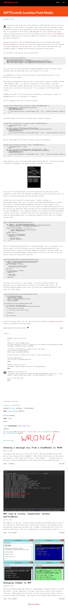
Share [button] (61, 328)
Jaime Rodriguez (34, 31)
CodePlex (9, 328)
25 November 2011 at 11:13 (21, 371)
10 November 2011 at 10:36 (20, 338)
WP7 (13, 328)
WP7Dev (24, 328)
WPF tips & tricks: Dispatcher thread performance (26, 515)
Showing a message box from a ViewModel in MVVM (32, 447)
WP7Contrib (60, 33)
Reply (8, 361)
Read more (62, 463)
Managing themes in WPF (17, 582)
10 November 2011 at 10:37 (20, 364)
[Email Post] (28, 328)
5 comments (11, 463)
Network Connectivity (32, 42)
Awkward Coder (10, 2)
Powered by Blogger (35, 604)
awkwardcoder (10, 371)
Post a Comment (12, 532)
